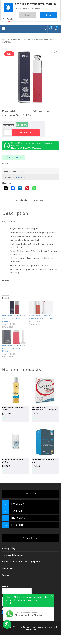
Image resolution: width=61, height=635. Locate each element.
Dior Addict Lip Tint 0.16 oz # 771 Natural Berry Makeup (14, 318)
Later (36, 13)
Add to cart (26, 132)
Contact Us (7, 568)
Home (4, 39)
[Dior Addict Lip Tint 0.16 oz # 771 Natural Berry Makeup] (14, 307)
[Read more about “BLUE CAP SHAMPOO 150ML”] (11, 442)
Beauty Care (15, 39)
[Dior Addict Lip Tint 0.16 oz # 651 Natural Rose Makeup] (14, 337)
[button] (40, 442)
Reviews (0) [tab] (42, 200)
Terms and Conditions (13, 554)
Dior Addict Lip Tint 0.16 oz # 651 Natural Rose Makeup (14, 348)
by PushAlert (9, 17)
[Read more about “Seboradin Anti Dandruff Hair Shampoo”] (40, 390)
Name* (6, 586)
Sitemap (6, 574)
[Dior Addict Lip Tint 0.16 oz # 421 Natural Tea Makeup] (41, 307)
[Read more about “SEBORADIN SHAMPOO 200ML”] (11, 390)
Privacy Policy (8, 548)
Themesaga (30, 629)
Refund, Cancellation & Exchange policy (21, 561)
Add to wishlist (16, 157)
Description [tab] (21, 200)
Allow (51, 13)
